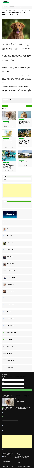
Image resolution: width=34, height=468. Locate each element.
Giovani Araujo (10, 311)
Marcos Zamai (10, 360)
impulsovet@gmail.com (7, 205)
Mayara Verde (10, 242)
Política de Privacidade (26, 466)
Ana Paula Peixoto (11, 305)
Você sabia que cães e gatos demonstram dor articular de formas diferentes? (24, 122)
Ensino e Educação (21, 119)
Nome (3, 378)
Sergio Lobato (10, 235)
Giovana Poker (10, 298)
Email (3, 382)
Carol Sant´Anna (11, 291)
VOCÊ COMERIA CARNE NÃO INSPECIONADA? (23, 395)
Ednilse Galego (10, 249)
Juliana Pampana (11, 270)
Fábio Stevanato (11, 228)
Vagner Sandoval (11, 277)
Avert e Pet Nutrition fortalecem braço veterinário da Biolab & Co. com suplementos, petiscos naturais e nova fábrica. (8, 166)
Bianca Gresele (10, 263)
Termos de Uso (20, 466)
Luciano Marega (10, 318)
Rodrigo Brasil (10, 325)
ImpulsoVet (5, 126)
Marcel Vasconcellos (11, 332)
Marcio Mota (10, 256)
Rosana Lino (10, 353)
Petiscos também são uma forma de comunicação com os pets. (8, 123)
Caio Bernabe (10, 339)
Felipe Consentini (11, 284)
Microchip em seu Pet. (18, 461)
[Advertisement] (17, 190)
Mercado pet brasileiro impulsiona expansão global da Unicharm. (25, 162)
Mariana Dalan (10, 367)
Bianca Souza (10, 346)
